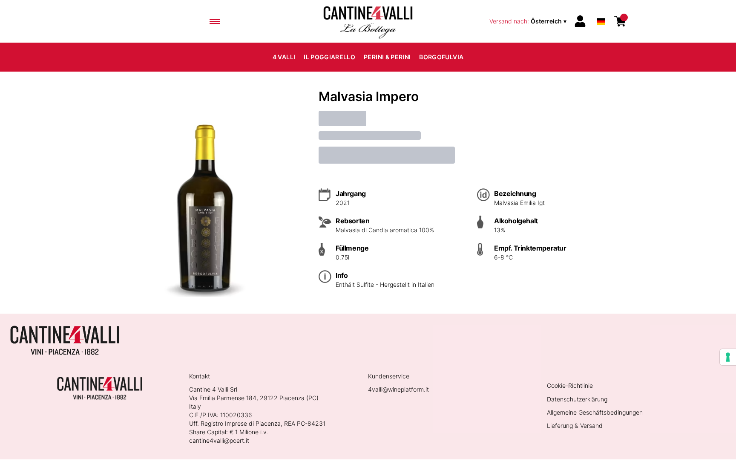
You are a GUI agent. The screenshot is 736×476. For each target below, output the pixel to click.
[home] (368, 21)
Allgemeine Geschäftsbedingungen (595, 412)
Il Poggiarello (329, 57)
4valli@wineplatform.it (398, 389)
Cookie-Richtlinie (570, 385)
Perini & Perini (387, 57)
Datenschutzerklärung (577, 399)
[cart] (620, 21)
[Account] (580, 21)
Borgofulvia (441, 57)
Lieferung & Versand (575, 425)
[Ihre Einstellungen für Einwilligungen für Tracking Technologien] (728, 357)
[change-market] (529, 21)
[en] (601, 10)
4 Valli (284, 57)
